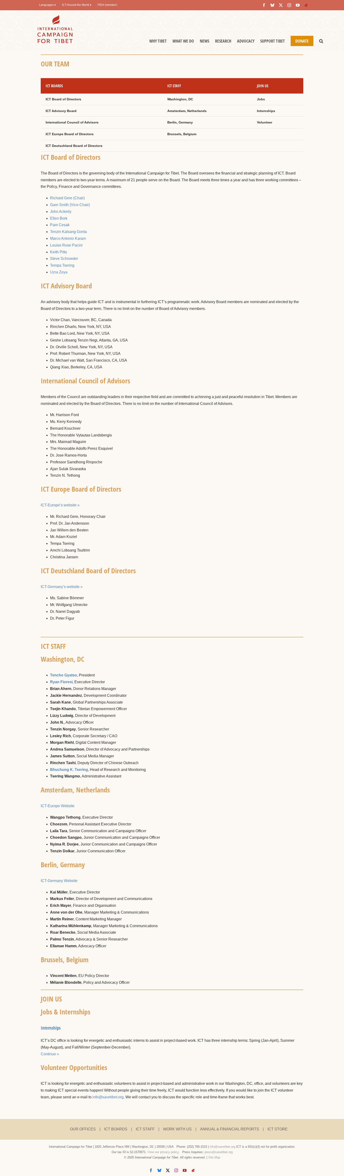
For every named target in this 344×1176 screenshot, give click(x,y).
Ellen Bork (58, 218)
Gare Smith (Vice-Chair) (70, 205)
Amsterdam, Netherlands (187, 111)
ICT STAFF (145, 1129)
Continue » (50, 1054)
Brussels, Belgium (181, 134)
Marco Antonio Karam (68, 238)
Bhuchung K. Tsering (69, 770)
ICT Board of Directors (63, 99)
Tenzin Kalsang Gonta (68, 232)
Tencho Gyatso (63, 675)
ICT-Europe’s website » (60, 505)
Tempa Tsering (62, 265)
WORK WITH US (177, 1129)
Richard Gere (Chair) (67, 198)
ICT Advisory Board (61, 111)
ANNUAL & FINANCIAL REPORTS (229, 1129)
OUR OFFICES (83, 1129)
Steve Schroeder (64, 259)
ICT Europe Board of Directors (70, 134)
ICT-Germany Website (59, 881)
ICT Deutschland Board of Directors (74, 146)
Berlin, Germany (180, 122)
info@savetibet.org (108, 1097)
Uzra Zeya (58, 272)
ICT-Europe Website (57, 806)
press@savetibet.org (219, 1152)
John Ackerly (60, 212)
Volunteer (264, 122)
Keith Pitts (58, 252)
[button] (321, 41)
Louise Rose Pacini (66, 245)
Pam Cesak (60, 225)
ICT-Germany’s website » (62, 587)
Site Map (214, 1157)
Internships (266, 111)
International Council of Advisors (72, 122)
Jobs (261, 99)
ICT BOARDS (115, 1129)
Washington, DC (180, 99)
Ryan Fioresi (61, 682)
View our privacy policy (163, 1152)
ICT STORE (277, 1129)
